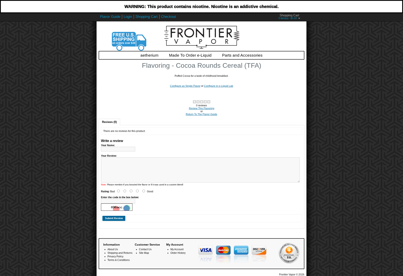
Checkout (168, 17)
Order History (178, 252)
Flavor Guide (110, 17)
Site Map (144, 252)
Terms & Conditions (118, 260)
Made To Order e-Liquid (190, 55)
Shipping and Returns (119, 252)
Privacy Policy (115, 256)
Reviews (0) (109, 122)
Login (128, 17)
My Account (176, 249)
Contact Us (145, 249)
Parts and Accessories (242, 55)
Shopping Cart (146, 17)
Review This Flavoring (201, 108)
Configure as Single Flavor (185, 86)
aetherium (149, 55)
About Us (112, 249)
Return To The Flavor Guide (201, 114)
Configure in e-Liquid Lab (218, 86)
